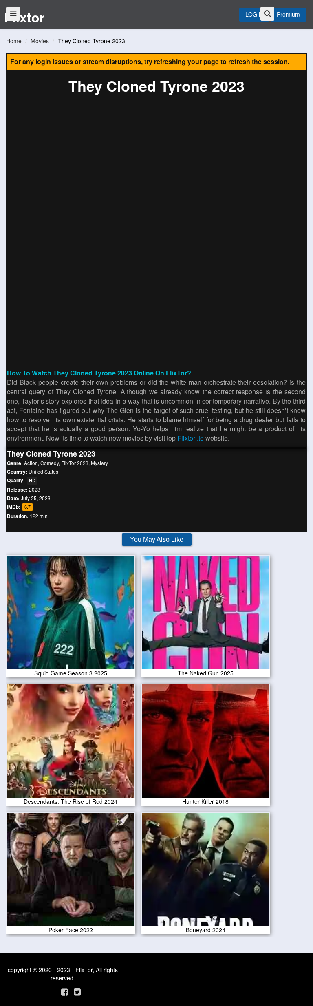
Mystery (99, 462)
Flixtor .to (190, 438)
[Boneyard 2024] (205, 872)
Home (14, 41)
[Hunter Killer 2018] (205, 743)
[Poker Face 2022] (70, 872)
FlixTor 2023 (74, 462)
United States (43, 471)
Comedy (49, 462)
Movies (40, 41)
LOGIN (254, 14)
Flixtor (24, 17)
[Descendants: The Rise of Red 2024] (70, 743)
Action (31, 462)
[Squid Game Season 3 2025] (70, 615)
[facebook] (64, 991)
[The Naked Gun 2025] (205, 615)
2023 (34, 489)
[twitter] (77, 991)
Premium (288, 14)
